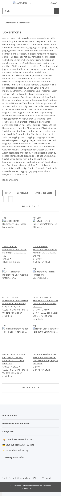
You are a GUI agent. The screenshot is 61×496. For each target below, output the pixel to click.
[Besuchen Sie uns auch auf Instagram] (4, 469)
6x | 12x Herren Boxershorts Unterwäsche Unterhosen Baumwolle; (15, 300)
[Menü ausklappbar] (6, 3)
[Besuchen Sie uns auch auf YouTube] (4, 465)
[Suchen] (56, 11)
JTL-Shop (35, 488)
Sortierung (22, 192)
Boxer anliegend (10, 179)
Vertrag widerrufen (14, 457)
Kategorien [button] (8, 431)
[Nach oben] (1, 494)
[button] (43, 3)
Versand (46, 478)
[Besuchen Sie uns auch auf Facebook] (4, 462)
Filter (8, 192)
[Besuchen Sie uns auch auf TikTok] (4, 472)
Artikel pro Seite (44, 192)
